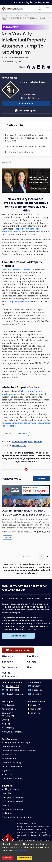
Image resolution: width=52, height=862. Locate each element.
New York (22, 433)
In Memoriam (8, 727)
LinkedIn (36, 686)
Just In (7, 433)
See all (41, 478)
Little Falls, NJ (34, 709)
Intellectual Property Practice (19, 152)
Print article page (28, 110)
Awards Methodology (9, 674)
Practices (32, 656)
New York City (19, 445)
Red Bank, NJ (34, 713)
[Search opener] (40, 8)
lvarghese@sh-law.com (19, 301)
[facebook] (28, 67)
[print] (43, 67)
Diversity (6, 719)
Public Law (7, 774)
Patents (38, 441)
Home (4, 15)
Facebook (37, 690)
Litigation (6, 770)
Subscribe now (18, 635)
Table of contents (16, 125)
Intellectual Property (22, 441)
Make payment (42, 2)
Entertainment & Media (13, 801)
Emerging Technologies (13, 797)
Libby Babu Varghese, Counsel (16, 269)
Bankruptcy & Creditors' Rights (16, 742)
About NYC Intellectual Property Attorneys (25, 146)
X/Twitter (36, 694)
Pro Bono (6, 723)
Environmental (9, 758)
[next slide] (47, 557)
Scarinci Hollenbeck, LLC (20, 57)
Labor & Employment (12, 766)
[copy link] (48, 67)
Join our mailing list (23, 2)
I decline (7, 857)
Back (9, 162)
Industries (7, 661)
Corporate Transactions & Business (19, 750)
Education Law (9, 754)
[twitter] (33, 67)
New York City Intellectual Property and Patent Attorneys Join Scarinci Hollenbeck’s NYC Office (26, 138)
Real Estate (7, 813)
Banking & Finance (10, 789)
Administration (9, 709)
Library (14, 15)
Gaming (5, 805)
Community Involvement (8, 714)
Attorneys (7, 656)
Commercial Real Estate (13, 746)
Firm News (25, 15)
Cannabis (6, 793)
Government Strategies (13, 809)
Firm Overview (9, 667)
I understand (24, 857)
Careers (31, 661)
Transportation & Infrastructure (17, 817)
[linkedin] (38, 67)
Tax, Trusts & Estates (12, 778)
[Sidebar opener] (47, 8)
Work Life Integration (12, 731)
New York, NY (34, 705)
